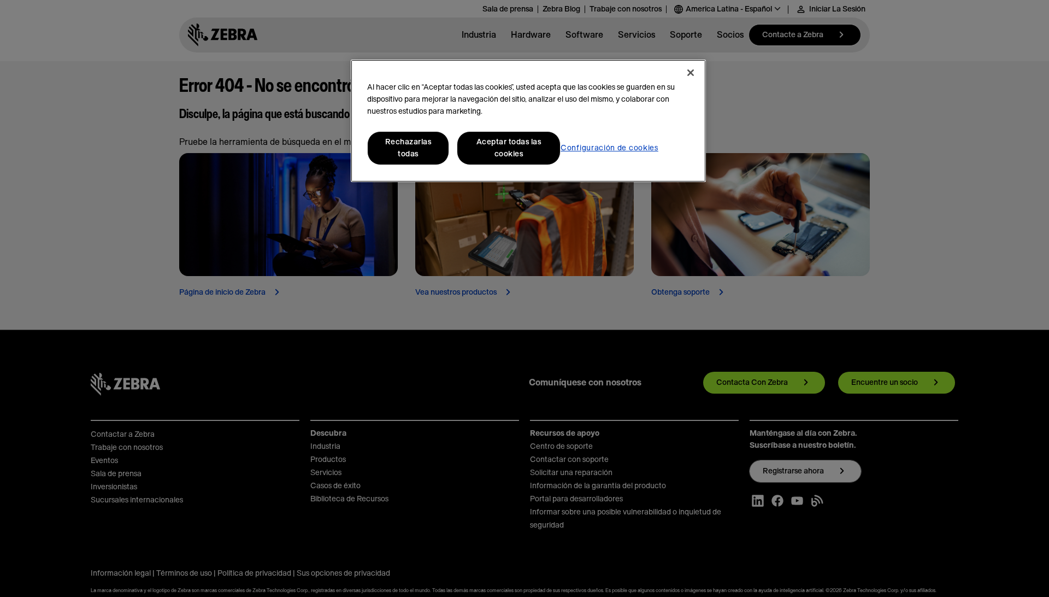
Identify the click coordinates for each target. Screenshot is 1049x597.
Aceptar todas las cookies (508, 148)
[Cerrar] (691, 73)
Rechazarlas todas (408, 148)
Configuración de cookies (609, 148)
